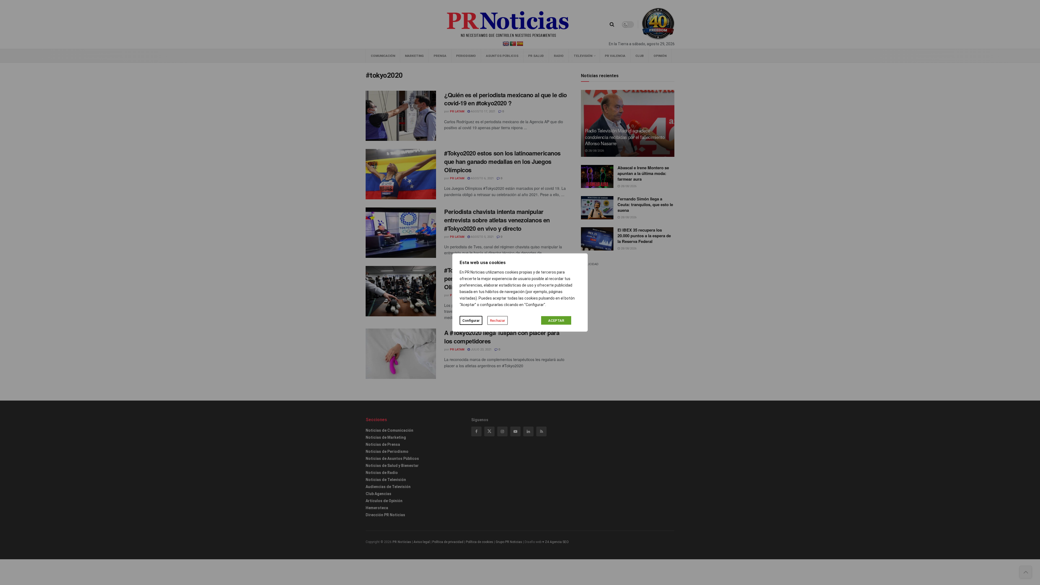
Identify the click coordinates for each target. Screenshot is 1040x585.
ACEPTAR (556, 320)
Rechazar (497, 320)
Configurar (471, 320)
